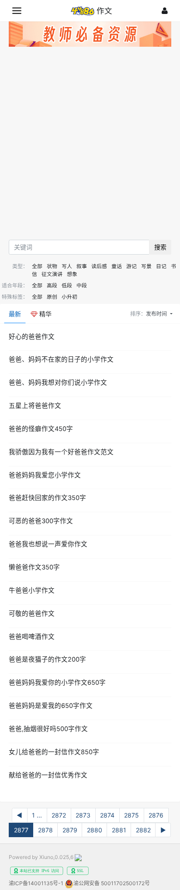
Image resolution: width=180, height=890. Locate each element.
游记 (131, 266)
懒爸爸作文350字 (34, 567)
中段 (81, 285)
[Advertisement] (90, 145)
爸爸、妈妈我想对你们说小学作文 (58, 382)
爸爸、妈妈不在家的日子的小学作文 (61, 359)
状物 (52, 266)
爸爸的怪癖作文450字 (41, 429)
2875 (131, 815)
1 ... (37, 815)
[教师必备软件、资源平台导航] (90, 35)
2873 (83, 815)
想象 (72, 274)
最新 (15, 313)
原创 (52, 296)
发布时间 (157, 313)
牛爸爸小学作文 (32, 590)
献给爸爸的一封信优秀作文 (48, 775)
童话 (116, 266)
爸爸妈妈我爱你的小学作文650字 (57, 682)
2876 (156, 815)
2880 (94, 830)
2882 (143, 830)
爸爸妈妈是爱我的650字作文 (51, 706)
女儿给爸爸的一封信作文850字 (54, 752)
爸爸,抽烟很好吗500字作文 (48, 729)
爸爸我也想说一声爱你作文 (48, 544)
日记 (161, 266)
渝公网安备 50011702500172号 (111, 883)
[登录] (165, 10)
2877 (21, 830)
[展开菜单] (17, 10)
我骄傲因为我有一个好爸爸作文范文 (61, 452)
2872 (59, 815)
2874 (107, 815)
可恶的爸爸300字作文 (41, 521)
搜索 (160, 247)
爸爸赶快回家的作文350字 (47, 498)
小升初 (69, 296)
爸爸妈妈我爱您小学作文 (45, 475)
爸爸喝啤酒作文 (32, 637)
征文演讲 (52, 274)
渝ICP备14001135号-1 (36, 883)
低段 (67, 285)
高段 (52, 285)
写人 (67, 266)
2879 (69, 830)
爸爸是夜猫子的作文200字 (47, 659)
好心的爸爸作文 (32, 337)
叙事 (81, 266)
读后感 (99, 266)
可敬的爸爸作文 (32, 613)
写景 (146, 266)
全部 (37, 266)
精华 (45, 313)
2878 (45, 830)
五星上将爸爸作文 (35, 406)
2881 (119, 830)
